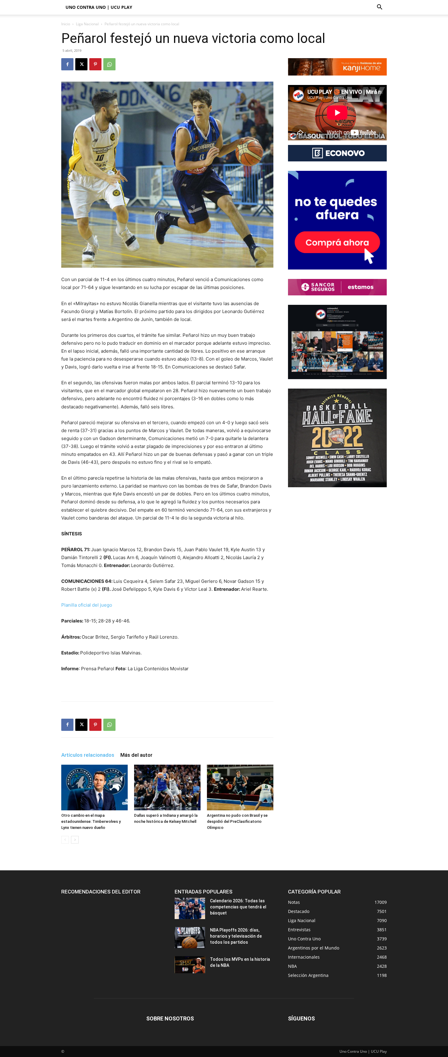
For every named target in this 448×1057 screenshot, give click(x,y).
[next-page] (75, 840)
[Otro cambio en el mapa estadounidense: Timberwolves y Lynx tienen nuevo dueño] (94, 787)
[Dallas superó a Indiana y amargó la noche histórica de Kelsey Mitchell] (167, 787)
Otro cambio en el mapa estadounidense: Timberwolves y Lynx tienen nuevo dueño (91, 821)
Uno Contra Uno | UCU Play (99, 7)
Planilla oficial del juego (86, 605)
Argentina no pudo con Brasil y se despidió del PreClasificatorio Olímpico (237, 821)
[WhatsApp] (109, 64)
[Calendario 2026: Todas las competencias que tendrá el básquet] (190, 908)
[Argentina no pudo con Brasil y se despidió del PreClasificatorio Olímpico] (240, 787)
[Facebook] (67, 64)
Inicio (65, 23)
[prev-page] (65, 840)
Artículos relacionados (87, 755)
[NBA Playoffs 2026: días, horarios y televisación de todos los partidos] (190, 937)
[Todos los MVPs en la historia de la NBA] (190, 964)
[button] (379, 8)
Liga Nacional (87, 23)
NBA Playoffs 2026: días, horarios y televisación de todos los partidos (236, 936)
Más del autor (136, 755)
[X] (81, 64)
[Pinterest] (95, 64)
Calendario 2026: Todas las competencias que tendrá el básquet (238, 906)
